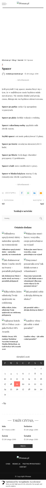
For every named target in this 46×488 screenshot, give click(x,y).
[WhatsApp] (28, 193)
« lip (4, 403)
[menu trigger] (5, 4)
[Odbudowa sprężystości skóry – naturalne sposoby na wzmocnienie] (12, 239)
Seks (4, 426)
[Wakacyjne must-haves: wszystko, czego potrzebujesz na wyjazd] (34, 239)
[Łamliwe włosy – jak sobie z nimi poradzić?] (34, 326)
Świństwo (28, 426)
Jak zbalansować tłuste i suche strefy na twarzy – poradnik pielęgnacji (11, 278)
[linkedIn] (34, 193)
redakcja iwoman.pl (14, 74)
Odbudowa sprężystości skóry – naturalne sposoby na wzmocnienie (11, 252)
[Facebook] (21, 193)
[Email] (40, 193)
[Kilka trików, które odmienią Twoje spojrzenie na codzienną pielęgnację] (12, 297)
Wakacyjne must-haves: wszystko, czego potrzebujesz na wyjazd (33, 252)
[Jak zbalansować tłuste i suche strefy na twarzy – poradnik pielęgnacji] (12, 265)
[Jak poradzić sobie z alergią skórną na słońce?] (34, 297)
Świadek (27, 436)
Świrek (5, 436)
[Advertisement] (23, 32)
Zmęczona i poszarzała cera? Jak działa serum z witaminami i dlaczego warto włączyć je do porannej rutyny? (33, 281)
